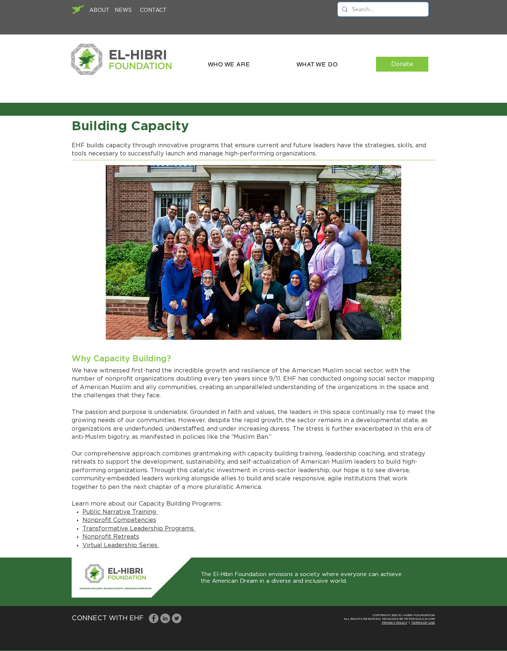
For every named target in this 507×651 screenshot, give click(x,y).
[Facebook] (153, 618)
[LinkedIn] (165, 618)
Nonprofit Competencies (119, 520)
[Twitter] (176, 618)
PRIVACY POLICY (394, 622)
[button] (229, 64)
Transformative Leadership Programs (139, 529)
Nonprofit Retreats (110, 537)
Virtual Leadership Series (120, 545)
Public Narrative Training (120, 512)
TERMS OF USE (423, 622)
